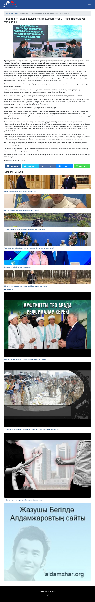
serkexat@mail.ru (47, 595)
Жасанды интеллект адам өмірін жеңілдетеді (20, 191)
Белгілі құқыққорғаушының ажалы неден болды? (21, 210)
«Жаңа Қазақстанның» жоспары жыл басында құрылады (24, 229)
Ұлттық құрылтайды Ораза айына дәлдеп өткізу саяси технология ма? (29, 248)
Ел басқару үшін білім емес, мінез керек (18, 267)
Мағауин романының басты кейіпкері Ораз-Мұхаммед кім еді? (26, 286)
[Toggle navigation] (89, 4)
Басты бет (9, 13)
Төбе (16, 13)
